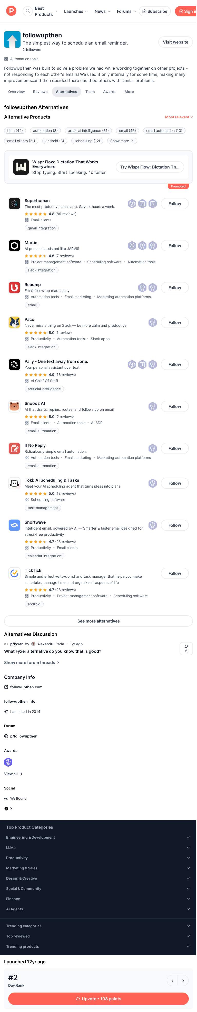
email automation (164, 130)
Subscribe (157, 11)
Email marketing (78, 296)
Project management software (56, 262)
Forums (124, 11)
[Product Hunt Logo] (11, 11)
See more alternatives (98, 621)
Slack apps (100, 338)
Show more (119, 141)
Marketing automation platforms (124, 296)
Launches (73, 11)
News (100, 11)
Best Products (44, 11)
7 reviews (65, 256)
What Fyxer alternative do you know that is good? (52, 651)
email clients (21, 141)
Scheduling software (104, 262)
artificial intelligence (88, 130)
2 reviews (65, 416)
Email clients (41, 220)
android (54, 141)
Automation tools (24, 59)
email (127, 130)
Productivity (41, 338)
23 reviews (65, 541)
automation (45, 130)
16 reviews (66, 374)
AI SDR (97, 422)
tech (15, 130)
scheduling (87, 141)
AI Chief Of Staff (44, 380)
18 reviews (66, 493)
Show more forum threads (29, 662)
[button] (129, 91)
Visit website (175, 42)
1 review (64, 332)
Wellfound (18, 798)
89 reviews (66, 214)
